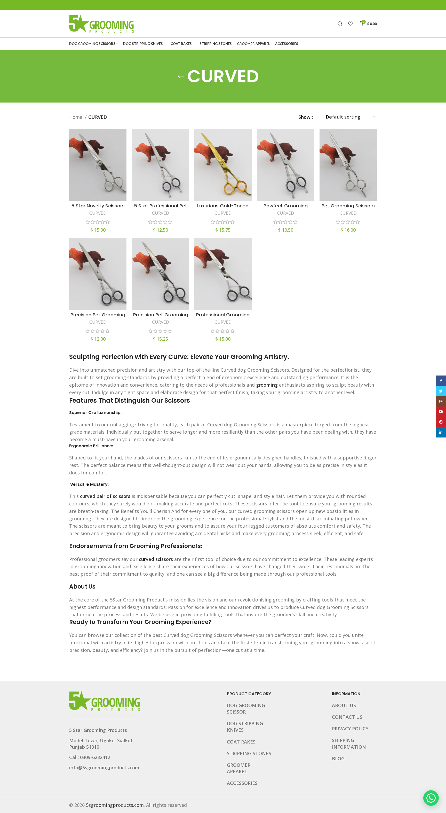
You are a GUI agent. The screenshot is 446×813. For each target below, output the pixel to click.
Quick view (122, 149)
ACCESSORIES (242, 783)
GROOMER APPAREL (238, 768)
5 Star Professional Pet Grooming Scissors (160, 208)
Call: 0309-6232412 (89, 757)
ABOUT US (344, 705)
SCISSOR (236, 712)
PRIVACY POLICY (350, 728)
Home (76, 117)
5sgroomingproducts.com (115, 805)
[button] (431, 798)
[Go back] (180, 76)
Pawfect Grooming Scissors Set (286, 208)
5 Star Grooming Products (98, 730)
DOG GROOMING (246, 705)
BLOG (338, 758)
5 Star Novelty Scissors (98, 205)
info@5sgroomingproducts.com (104, 767)
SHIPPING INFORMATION (349, 743)
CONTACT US (347, 717)
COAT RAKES (241, 742)
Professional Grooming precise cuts (223, 317)
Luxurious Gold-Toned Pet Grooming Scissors (223, 208)
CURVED (97, 213)
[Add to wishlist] (122, 161)
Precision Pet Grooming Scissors (97, 317)
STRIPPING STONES (249, 753)
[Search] (340, 24)
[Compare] (122, 137)
